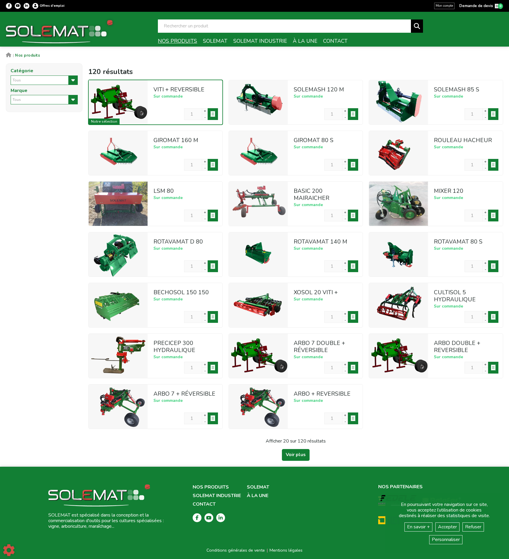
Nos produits (211, 487)
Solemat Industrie (217, 496)
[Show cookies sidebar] (9, 550)
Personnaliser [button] (446, 539)
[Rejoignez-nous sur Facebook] (9, 6)
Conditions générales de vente (235, 550)
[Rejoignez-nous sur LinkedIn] (26, 6)
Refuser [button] (473, 527)
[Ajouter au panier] (213, 114)
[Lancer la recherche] (417, 26)
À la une (257, 496)
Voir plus (296, 454)
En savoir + (418, 527)
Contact (204, 504)
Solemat (258, 487)
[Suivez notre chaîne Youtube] (18, 6)
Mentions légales (286, 550)
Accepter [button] (447, 527)
